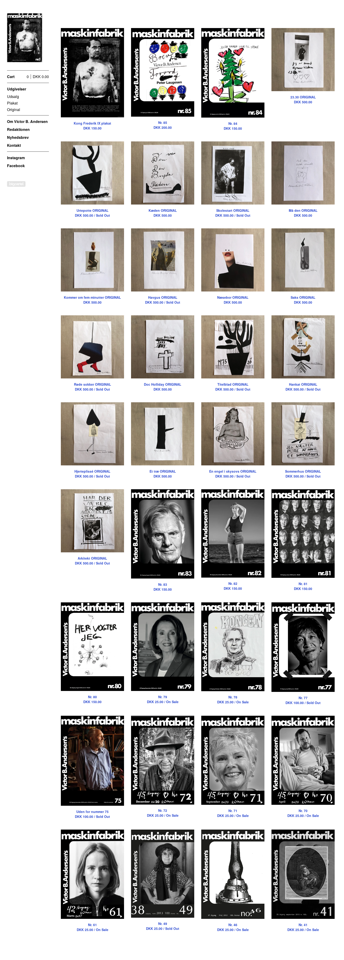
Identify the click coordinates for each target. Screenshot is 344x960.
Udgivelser (16, 89)
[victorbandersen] (24, 37)
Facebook (16, 165)
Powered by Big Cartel (16, 184)
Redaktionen (18, 129)
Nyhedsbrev (18, 137)
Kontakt (14, 145)
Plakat (12, 103)
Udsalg (13, 96)
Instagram (16, 157)
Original (13, 109)
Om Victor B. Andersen (27, 121)
